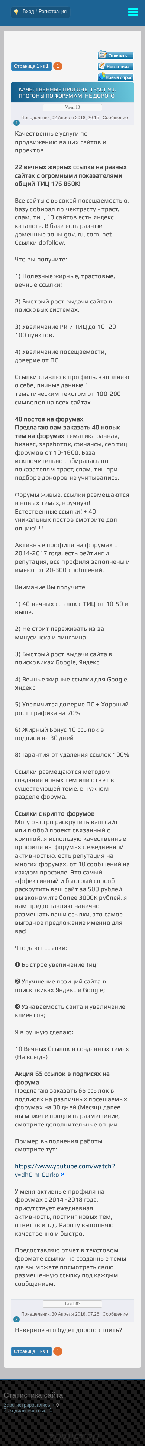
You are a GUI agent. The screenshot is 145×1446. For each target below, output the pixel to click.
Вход (28, 11)
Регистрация (53, 11)
